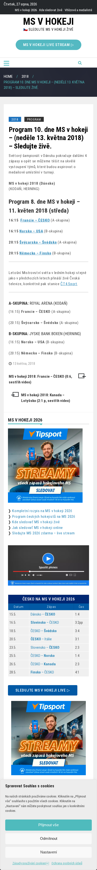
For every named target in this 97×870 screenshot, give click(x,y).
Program (34, 119)
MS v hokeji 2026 (26, 10)
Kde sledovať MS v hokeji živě (36, 522)
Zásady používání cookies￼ (30, 863)
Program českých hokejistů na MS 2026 (43, 516)
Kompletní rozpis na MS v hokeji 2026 (42, 511)
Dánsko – (43, 614)
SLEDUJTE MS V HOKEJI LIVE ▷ (42, 690)
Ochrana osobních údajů (66, 863)
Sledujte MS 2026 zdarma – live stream (43, 533)
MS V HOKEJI (48, 21)
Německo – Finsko (35, 253)
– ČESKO (45, 622)
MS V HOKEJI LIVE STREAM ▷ (48, 45)
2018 (14, 119)
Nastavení (48, 852)
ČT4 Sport (68, 284)
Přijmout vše (48, 825)
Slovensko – (45, 647)
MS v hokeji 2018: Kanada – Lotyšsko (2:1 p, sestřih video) (45, 398)
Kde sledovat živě (50, 10)
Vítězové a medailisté (78, 10)
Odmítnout (48, 838)
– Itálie (41, 639)
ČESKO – (44, 631)
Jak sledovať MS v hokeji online (37, 527)
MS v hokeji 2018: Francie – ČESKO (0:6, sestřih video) (40, 379)
